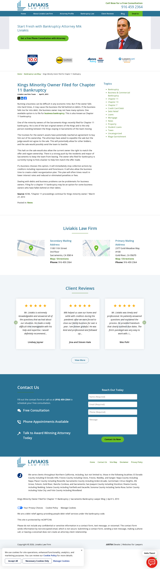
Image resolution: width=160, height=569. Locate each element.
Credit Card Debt (116, 108)
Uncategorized (115, 133)
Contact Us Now (113, 439)
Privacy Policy (137, 462)
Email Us (135, 13)
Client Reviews (107, 13)
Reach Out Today (112, 390)
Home (23, 13)
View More (80, 360)
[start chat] (151, 562)
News (30, 202)
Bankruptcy (113, 89)
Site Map (113, 462)
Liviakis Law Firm (80, 228)
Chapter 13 (113, 102)
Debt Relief (113, 111)
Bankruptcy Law (87, 13)
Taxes (110, 130)
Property (112, 124)
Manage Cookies (68, 507)
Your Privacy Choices (33, 507)
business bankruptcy (54, 113)
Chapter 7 (112, 105)
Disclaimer (124, 462)
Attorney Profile (67, 13)
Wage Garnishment (117, 136)
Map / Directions (59, 258)
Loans (111, 114)
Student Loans (115, 127)
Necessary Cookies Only (37, 561)
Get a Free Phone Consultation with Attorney (43, 38)
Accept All (13, 561)
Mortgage (112, 117)
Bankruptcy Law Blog (32, 74)
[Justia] (19, 475)
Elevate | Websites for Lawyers (124, 544)
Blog (123, 13)
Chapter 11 (113, 98)
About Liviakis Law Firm (43, 13)
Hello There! (149, 553)
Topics (108, 83)
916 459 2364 (132, 6)
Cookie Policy (52, 507)
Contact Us (28, 387)
